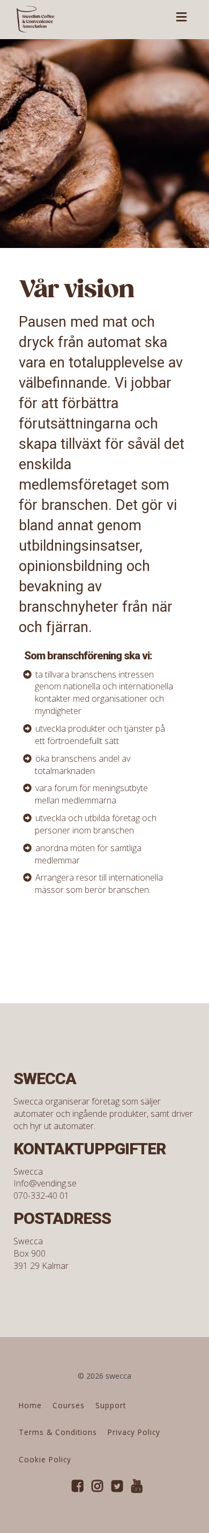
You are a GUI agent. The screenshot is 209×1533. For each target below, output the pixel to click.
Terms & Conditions (58, 1432)
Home (30, 1405)
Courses (69, 1405)
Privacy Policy (134, 1432)
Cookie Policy (45, 1459)
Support (110, 1405)
